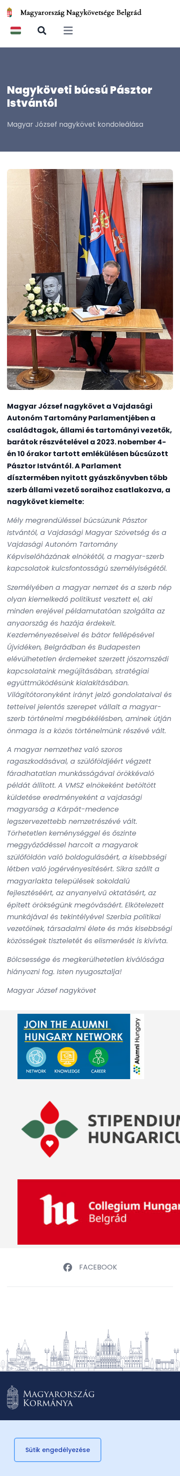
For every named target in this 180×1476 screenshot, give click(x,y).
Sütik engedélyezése (57, 1450)
